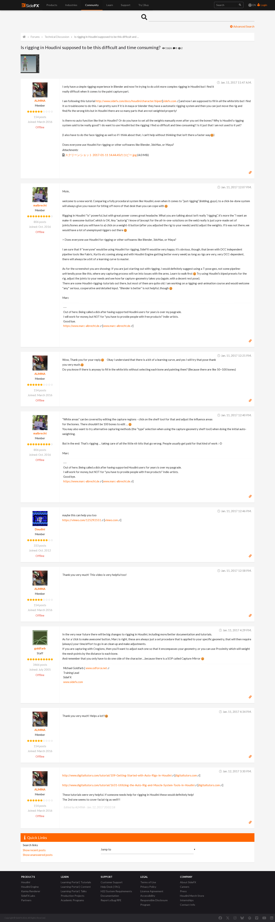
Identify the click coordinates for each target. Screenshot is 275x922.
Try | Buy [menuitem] (143, 5)
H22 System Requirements (116, 891)
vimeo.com (111, 520)
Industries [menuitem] (71, 5)
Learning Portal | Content (76, 886)
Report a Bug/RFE (111, 900)
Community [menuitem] (92, 5)
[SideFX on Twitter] (228, 918)
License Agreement (151, 891)
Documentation (110, 895)
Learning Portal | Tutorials (76, 882)
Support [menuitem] (125, 5)
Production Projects (72, 895)
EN (254, 5)
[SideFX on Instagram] (234, 918)
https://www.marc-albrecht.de (81, 325)
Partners (26, 900)
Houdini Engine (30, 886)
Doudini (40, 529)
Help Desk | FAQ (110, 886)
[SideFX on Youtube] (264, 918)
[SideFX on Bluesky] (242, 918)
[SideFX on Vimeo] (256, 918)
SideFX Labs (28, 895)
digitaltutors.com (186, 775)
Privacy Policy (148, 886)
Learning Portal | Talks (74, 891)
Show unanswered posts (38, 854)
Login (263, 5)
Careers (184, 886)
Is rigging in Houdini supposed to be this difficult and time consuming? (106, 36)
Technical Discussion (57, 36)
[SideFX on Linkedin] (271, 918)
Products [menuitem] (51, 5)
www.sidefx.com (73, 682)
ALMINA (39, 100)
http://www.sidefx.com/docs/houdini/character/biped (129, 101)
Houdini (25, 882)
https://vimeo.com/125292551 (81, 520)
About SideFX (188, 882)
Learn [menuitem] (109, 5)
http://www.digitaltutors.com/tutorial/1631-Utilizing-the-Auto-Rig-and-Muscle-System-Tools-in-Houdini (128, 785)
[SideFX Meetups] (249, 918)
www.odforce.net (96, 668)
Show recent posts (34, 850)
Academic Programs (72, 900)
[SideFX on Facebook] (220, 918)
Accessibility (147, 895)
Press (183, 891)
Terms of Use (148, 882)
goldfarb (40, 648)
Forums (35, 36)
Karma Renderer (30, 891)
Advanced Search (243, 26)
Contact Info (187, 904)
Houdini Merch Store (192, 895)
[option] (30, 63)
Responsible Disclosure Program (154, 902)
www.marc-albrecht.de (116, 325)
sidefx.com (169, 101)
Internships (187, 900)
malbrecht (40, 205)
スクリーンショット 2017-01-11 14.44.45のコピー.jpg (101, 155)
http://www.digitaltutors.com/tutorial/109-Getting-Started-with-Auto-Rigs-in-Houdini (117, 775)
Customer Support (112, 882)
